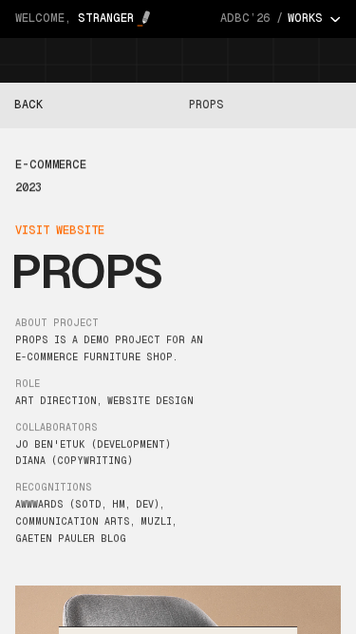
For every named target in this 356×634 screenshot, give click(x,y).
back (28, 104)
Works (307, 20)
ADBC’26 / (251, 18)
